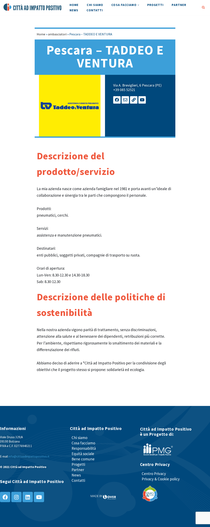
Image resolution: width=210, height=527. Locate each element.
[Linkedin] (28, 497)
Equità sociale (83, 453)
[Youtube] (142, 100)
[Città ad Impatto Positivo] (33, 7)
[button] (138, 5)
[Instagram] (16, 497)
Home (74, 5)
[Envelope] (125, 100)
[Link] (133, 100)
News (74, 10)
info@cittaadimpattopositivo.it (28, 456)
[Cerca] (203, 7)
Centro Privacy (154, 473)
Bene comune (83, 459)
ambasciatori (57, 34)
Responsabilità (84, 448)
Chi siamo (95, 5)
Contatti (95, 10)
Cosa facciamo (83, 442)
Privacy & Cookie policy (161, 478)
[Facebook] (117, 100)
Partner (179, 5)
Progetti (155, 5)
